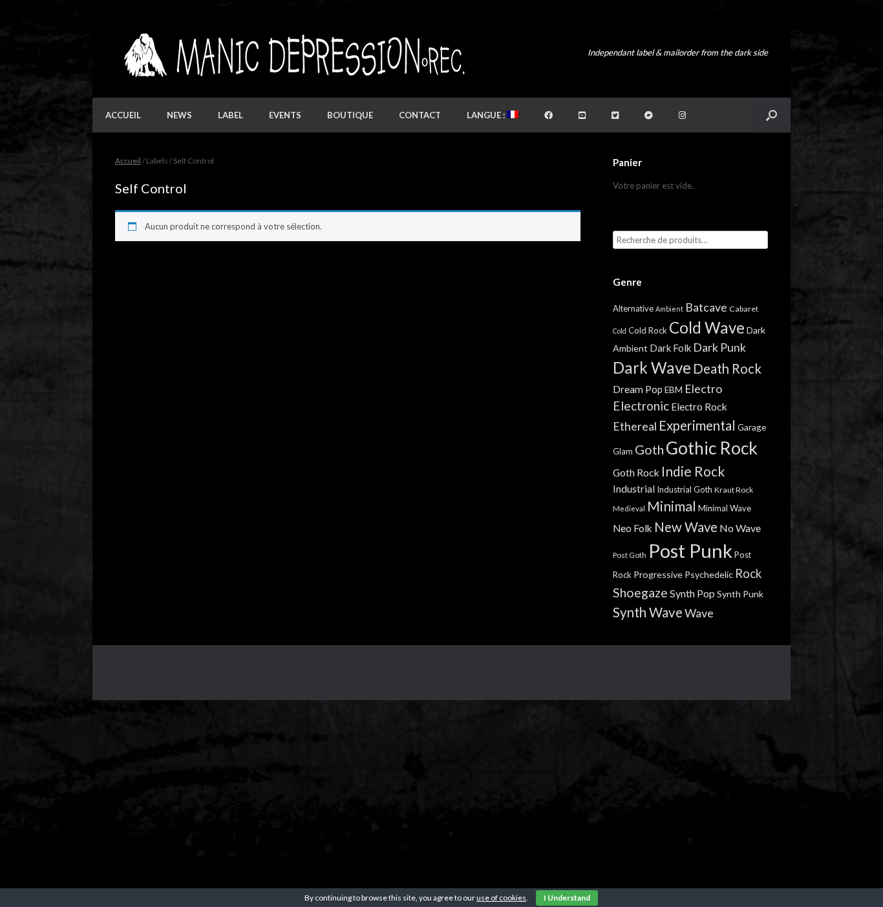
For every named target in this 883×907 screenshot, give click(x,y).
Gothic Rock (712, 448)
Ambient (669, 308)
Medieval (629, 508)
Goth (649, 449)
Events (285, 115)
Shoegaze (640, 592)
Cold (619, 330)
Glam (623, 451)
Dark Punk (719, 347)
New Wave (686, 527)
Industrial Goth (684, 489)
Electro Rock (699, 406)
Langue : (487, 115)
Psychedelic (709, 574)
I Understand (567, 897)
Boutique (350, 115)
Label (230, 115)
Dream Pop (638, 389)
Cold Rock (647, 330)
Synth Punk (740, 593)
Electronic (641, 405)
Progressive (658, 574)
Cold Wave (707, 327)
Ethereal (635, 426)
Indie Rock (693, 471)
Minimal (671, 506)
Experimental (697, 425)
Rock (748, 573)
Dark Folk (670, 348)
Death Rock (727, 368)
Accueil (123, 115)
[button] (771, 115)
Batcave (706, 307)
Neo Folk (632, 528)
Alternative (633, 308)
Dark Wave (652, 367)
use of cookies (501, 897)
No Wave (740, 528)
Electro (703, 388)
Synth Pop (692, 593)
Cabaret (743, 309)
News (179, 115)
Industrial (634, 489)
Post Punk (690, 550)
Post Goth (629, 555)
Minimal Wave (724, 508)
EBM (674, 390)
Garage (752, 426)
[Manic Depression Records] (293, 55)
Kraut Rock (733, 490)
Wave (699, 613)
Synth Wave (648, 612)
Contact (420, 115)
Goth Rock (636, 472)
